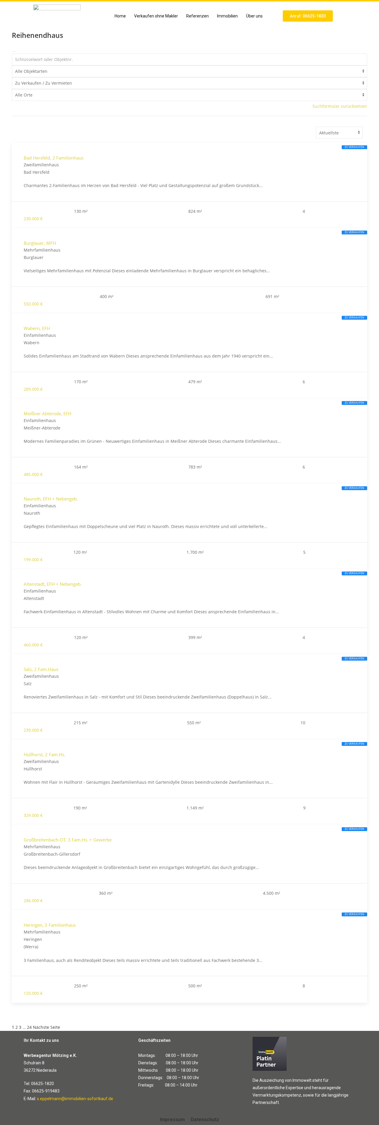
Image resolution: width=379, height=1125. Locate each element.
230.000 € (33, 218)
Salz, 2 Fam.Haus (41, 669)
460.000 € (33, 645)
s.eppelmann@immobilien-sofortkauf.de (75, 1098)
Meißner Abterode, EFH (47, 413)
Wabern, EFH (37, 328)
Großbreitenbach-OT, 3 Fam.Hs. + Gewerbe (68, 840)
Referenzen (197, 16)
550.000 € (33, 304)
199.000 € (33, 559)
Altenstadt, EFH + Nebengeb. (53, 584)
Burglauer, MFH (40, 243)
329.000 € (33, 815)
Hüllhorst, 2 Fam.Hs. (44, 754)
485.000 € (33, 474)
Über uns (254, 16)
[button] (256, 16)
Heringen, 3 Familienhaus (50, 925)
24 (29, 1027)
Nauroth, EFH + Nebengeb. (51, 499)
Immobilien (227, 16)
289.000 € (33, 389)
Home (120, 16)
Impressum (172, 1119)
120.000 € (33, 993)
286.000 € (33, 900)
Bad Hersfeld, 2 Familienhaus (53, 158)
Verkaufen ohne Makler (156, 16)
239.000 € (33, 730)
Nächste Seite (46, 1027)
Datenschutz (205, 1119)
